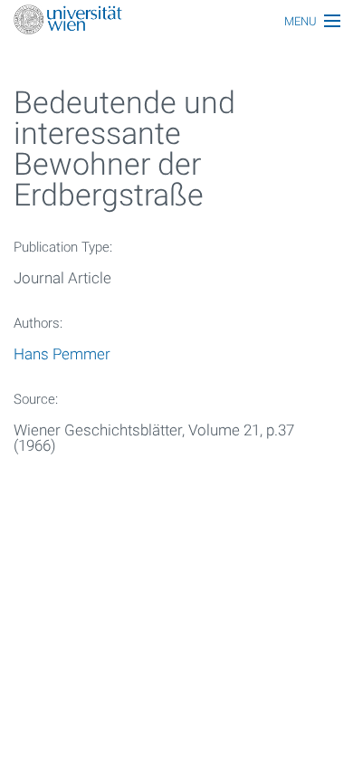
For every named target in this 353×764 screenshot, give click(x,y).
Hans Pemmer (62, 354)
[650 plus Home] (176, 21)
